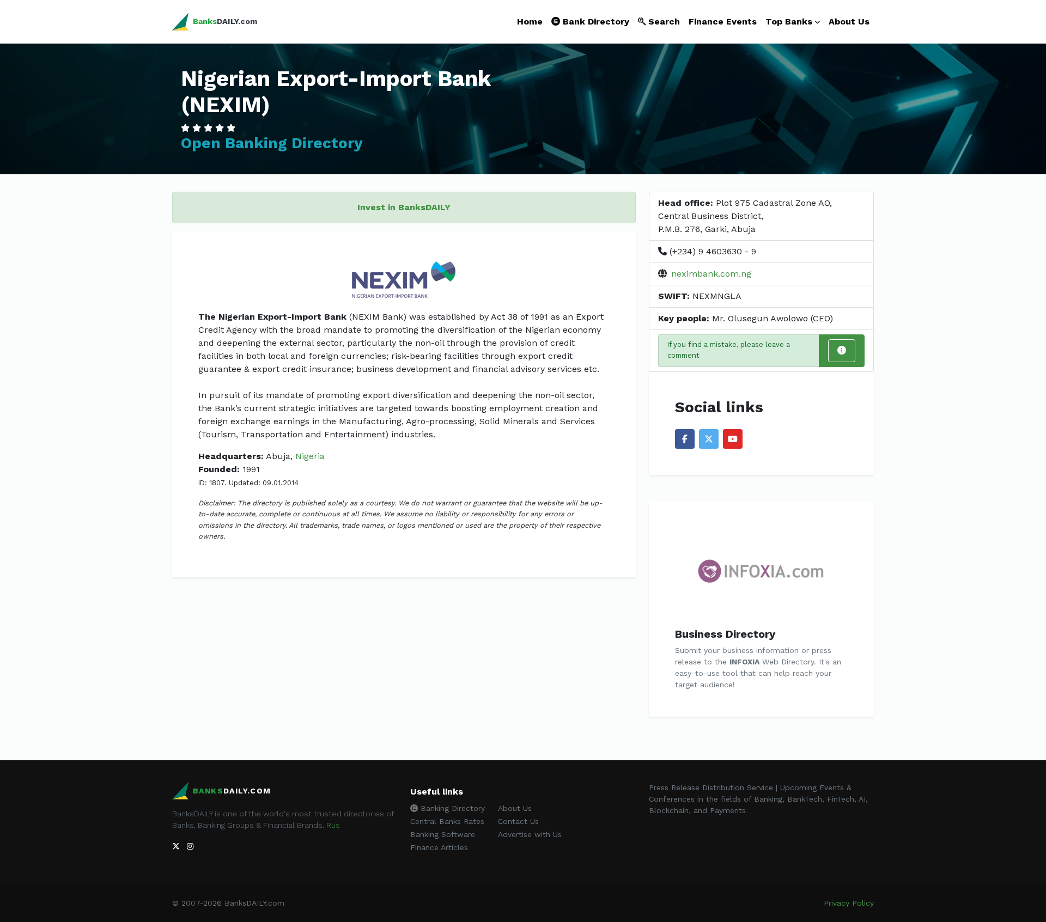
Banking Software (442, 834)
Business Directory (725, 633)
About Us (849, 21)
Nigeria (310, 456)
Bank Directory (594, 21)
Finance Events (723, 21)
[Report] (841, 350)
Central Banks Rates (447, 821)
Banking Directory (451, 808)
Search (663, 21)
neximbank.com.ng (711, 273)
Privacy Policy (849, 903)
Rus (333, 825)
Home (530, 21)
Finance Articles (439, 847)
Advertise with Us (530, 834)
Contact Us (518, 821)
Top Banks (788, 21)
